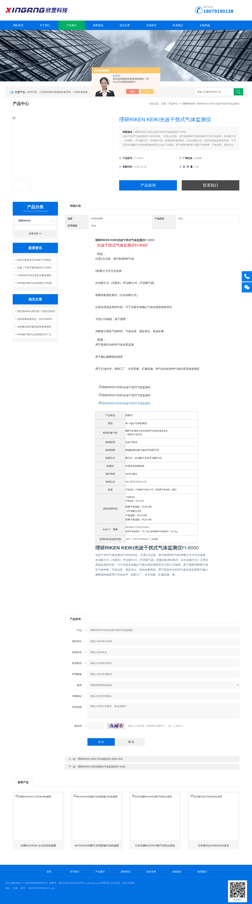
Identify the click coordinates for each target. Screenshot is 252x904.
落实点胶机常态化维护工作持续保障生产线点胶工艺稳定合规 (37, 260)
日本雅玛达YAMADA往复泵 (213, 845)
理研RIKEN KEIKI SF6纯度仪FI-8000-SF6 (100, 759)
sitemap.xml (93, 883)
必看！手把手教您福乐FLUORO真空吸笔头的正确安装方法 (37, 267)
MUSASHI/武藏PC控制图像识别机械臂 (97, 845)
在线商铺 (205, 25)
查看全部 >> (35, 233)
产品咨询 (148, 185)
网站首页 (18, 25)
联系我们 (178, 25)
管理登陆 (105, 883)
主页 (163, 103)
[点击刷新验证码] (115, 726)
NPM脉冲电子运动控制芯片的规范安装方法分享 (37, 283)
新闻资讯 (98, 25)
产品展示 (71, 25)
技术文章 (125, 25)
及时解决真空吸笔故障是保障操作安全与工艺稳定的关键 (37, 326)
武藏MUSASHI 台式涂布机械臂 (38, 845)
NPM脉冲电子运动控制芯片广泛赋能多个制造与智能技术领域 (37, 334)
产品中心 (173, 103)
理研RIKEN (189, 103)
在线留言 (151, 25)
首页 (49, 871)
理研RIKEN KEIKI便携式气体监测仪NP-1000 (101, 766)
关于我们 (45, 25)
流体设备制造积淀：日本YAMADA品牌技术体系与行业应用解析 (37, 319)
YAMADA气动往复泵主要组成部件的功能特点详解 (37, 275)
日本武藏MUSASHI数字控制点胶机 (155, 845)
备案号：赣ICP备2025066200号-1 (67, 883)
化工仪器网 (129, 883)
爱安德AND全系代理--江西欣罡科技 (36, 311)
